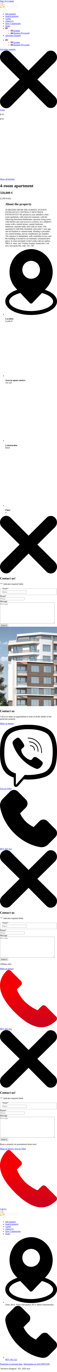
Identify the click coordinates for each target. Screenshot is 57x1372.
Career (8, 19)
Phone (3, 596)
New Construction (13, 23)
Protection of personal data (11, 1364)
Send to (4, 625)
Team (7, 26)
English (16, 31)
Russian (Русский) (21, 33)
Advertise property (13, 35)
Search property (12, 16)
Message (3, 601)
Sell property (10, 14)
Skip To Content (7, 1)
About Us (9, 21)
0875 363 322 (11, 1359)
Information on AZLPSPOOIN (37, 1364)
